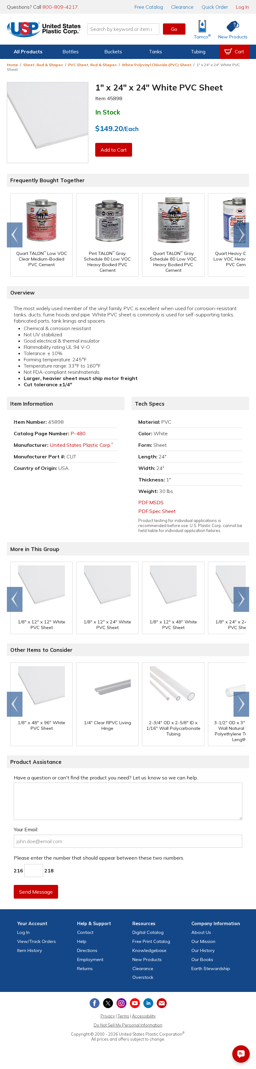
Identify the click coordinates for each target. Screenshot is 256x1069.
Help (81, 941)
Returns (85, 968)
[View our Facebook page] (94, 1003)
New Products (147, 959)
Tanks (155, 52)
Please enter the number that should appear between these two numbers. (99, 858)
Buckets (113, 52)
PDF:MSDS (151, 502)
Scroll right (241, 235)
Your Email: (26, 829)
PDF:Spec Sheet (157, 511)
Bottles (70, 52)
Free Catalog (151, 941)
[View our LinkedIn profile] (148, 1003)
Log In (242, 7)
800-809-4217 (60, 7)
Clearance (182, 7)
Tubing (198, 52)
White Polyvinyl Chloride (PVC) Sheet (156, 64)
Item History (29, 950)
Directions (87, 950)
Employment (90, 959)
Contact (85, 932)
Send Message (36, 892)
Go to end (15, 235)
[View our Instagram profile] (121, 1003)
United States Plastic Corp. (81, 445)
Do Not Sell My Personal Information (128, 1025)
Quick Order (215, 7)
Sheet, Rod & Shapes (43, 64)
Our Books (202, 959)
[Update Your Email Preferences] (161, 1003)
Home (12, 64)
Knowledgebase (149, 950)
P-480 (78, 433)
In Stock (107, 112)
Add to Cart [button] (114, 150)
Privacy (108, 1015)
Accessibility (144, 1015)
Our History (203, 950)
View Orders (36, 941)
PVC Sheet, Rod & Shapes (92, 64)
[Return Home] (44, 30)
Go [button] (174, 29)
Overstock (142, 977)
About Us (201, 932)
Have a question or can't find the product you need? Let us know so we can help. (106, 777)
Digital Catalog (148, 932)
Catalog (149, 7)
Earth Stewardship (210, 968)
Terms (123, 1015)
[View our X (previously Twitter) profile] (108, 1003)
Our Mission (203, 941)
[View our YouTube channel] (135, 1003)
